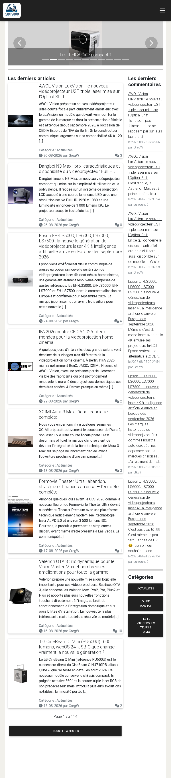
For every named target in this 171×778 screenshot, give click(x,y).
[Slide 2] (53, 59)
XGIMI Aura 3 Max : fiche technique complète (73, 414)
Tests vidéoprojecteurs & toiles (146, 625)
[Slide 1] (45, 59)
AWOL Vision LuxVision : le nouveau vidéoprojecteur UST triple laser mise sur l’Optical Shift (79, 91)
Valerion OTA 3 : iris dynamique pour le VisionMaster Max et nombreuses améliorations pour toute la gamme (76, 567)
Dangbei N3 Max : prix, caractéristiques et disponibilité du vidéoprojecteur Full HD (79, 168)
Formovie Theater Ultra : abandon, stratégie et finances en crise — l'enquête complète (79, 486)
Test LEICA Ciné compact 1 (85, 54)
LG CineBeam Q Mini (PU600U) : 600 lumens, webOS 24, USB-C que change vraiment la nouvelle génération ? (77, 647)
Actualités (145, 588)
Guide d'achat (145, 603)
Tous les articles (65, 731)
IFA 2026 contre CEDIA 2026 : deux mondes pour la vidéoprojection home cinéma (76, 337)
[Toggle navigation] (162, 10)
